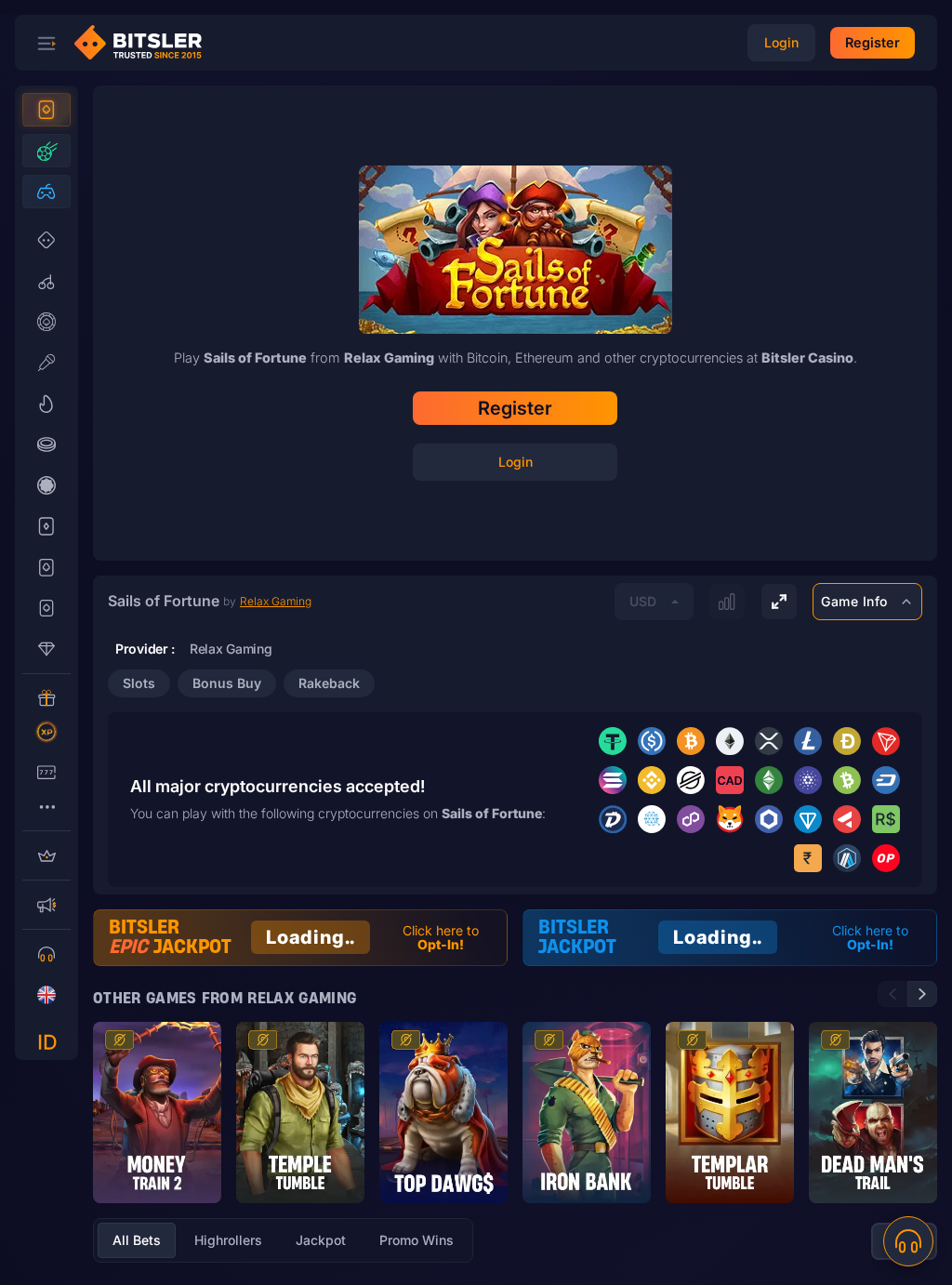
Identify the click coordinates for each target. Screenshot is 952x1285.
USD (642, 601)
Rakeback (329, 683)
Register (515, 408)
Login (515, 462)
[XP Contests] (46, 731)
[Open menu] (46, 43)
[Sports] (46, 150)
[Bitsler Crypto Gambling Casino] (145, 42)
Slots (139, 683)
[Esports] (46, 191)
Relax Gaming (275, 601)
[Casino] (46, 109)
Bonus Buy (226, 683)
